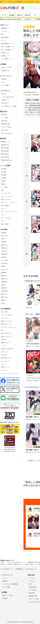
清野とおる (4, 278)
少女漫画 (3, 172)
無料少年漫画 (5, 157)
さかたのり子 (5, 269)
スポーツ (3, 208)
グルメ (3, 221)
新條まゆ (3, 275)
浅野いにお (4, 235)
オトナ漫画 (4, 187)
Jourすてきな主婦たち (7, 349)
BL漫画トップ (5, 56)
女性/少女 (19, 15)
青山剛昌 (3, 232)
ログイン (3, 82)
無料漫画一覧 (5, 145)
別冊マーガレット (6, 342)
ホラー (3, 215)
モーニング (4, 352)
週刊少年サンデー (6, 358)
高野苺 (3, 285)
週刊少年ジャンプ (6, 324)
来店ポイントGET (6, 67)
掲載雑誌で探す (5, 124)
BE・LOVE (4, 312)
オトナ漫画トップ (6, 59)
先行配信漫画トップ (7, 43)
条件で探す (4, 114)
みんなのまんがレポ (7, 133)
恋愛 (2, 190)
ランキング (4, 31)
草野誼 (3, 266)
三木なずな (28, 314)
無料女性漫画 (5, 148)
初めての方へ (5, 103)
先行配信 (11, 15)
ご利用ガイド (5, 100)
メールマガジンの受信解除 (9, 584)
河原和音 (3, 257)
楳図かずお (4, 248)
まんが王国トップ (7, 569)
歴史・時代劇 (5, 205)
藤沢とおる (4, 297)
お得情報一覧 (5, 70)
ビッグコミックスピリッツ (8, 327)
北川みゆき (4, 263)
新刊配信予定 (5, 37)
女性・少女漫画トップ (7, 46)
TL (35, 15)
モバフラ (3, 370)
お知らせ (3, 94)
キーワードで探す (6, 127)
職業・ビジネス (5, 199)
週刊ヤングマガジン (7, 321)
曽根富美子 (4, 282)
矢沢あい (3, 303)
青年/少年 (27, 15)
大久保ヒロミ (5, 251)
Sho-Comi (4, 355)
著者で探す (4, 121)
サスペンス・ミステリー (8, 202)
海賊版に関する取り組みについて (9, 422)
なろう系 (28, 94)
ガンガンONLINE (31, 387)
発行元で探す (5, 130)
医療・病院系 (5, 224)
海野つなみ (4, 245)
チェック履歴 (5, 85)
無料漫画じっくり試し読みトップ (26, 569)
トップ (4, 15)
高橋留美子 (4, 288)
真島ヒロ (3, 300)
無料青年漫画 (5, 154)
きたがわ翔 (4, 260)
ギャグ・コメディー (7, 196)
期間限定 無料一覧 (6, 160)
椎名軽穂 (3, 272)
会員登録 (3, 79)
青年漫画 (3, 175)
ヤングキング (5, 361)
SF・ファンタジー (6, 218)
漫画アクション (5, 367)
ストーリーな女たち (7, 315)
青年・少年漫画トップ (7, 49)
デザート (3, 364)
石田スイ (3, 239)
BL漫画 (3, 184)
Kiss (2, 330)
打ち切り (36, 94)
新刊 (2, 34)
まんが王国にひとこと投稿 (8, 106)
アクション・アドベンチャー (9, 212)
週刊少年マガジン (6, 333)
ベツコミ (3, 345)
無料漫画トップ (5, 28)
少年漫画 (3, 178)
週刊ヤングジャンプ (7, 336)
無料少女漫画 (5, 151)
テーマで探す (5, 118)
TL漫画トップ (5, 53)
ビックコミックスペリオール (9, 373)
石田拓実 (3, 242)
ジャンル (3, 40)
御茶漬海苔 (4, 254)
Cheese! (3, 339)
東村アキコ (4, 294)
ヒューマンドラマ (6, 193)
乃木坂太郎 (4, 291)
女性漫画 (3, 169)
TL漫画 (3, 181)
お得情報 (4, 598)
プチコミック (5, 318)
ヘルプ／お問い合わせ (7, 97)
